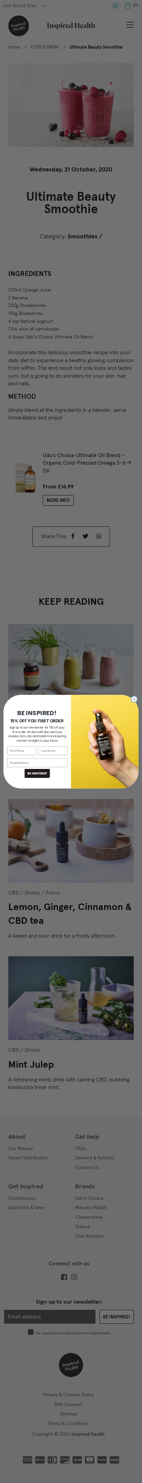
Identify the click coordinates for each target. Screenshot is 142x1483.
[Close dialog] (134, 699)
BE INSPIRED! (37, 773)
